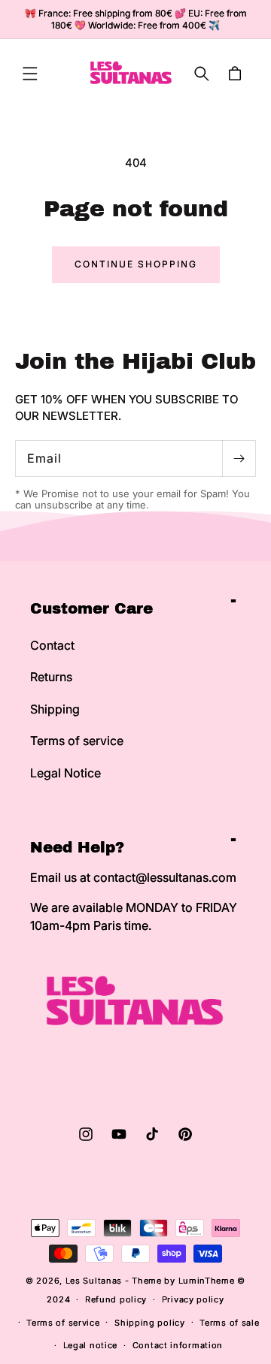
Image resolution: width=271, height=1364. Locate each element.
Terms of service (76, 740)
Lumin (206, 1280)
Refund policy (116, 1299)
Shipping (55, 709)
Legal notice (90, 1345)
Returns (51, 676)
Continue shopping (136, 264)
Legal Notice (65, 772)
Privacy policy (193, 1299)
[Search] (201, 73)
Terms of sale (229, 1322)
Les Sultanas (93, 1280)
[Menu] (30, 73)
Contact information (177, 1345)
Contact (52, 645)
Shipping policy (149, 1322)
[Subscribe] (238, 458)
